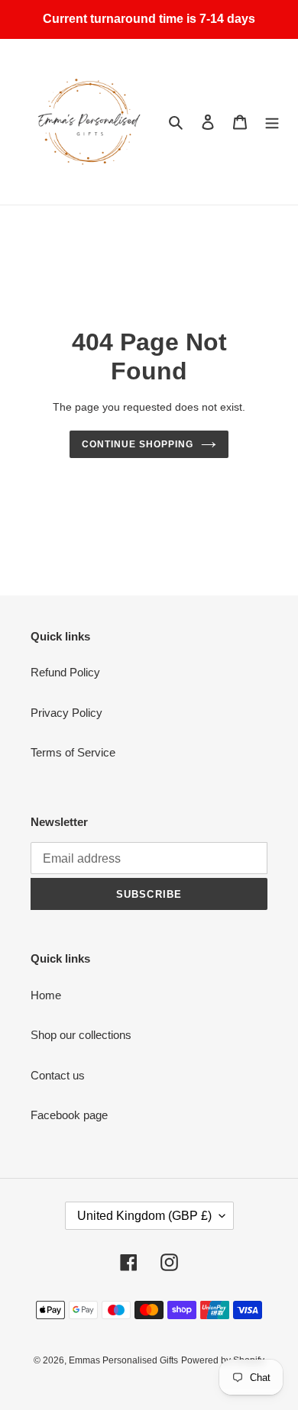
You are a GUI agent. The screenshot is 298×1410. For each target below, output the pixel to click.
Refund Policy (65, 672)
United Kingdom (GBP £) (144, 1215)
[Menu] (272, 121)
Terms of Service (73, 752)
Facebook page (69, 1114)
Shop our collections (81, 1034)
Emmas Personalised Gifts (123, 1360)
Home (46, 995)
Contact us (58, 1075)
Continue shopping (137, 444)
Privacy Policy (66, 712)
